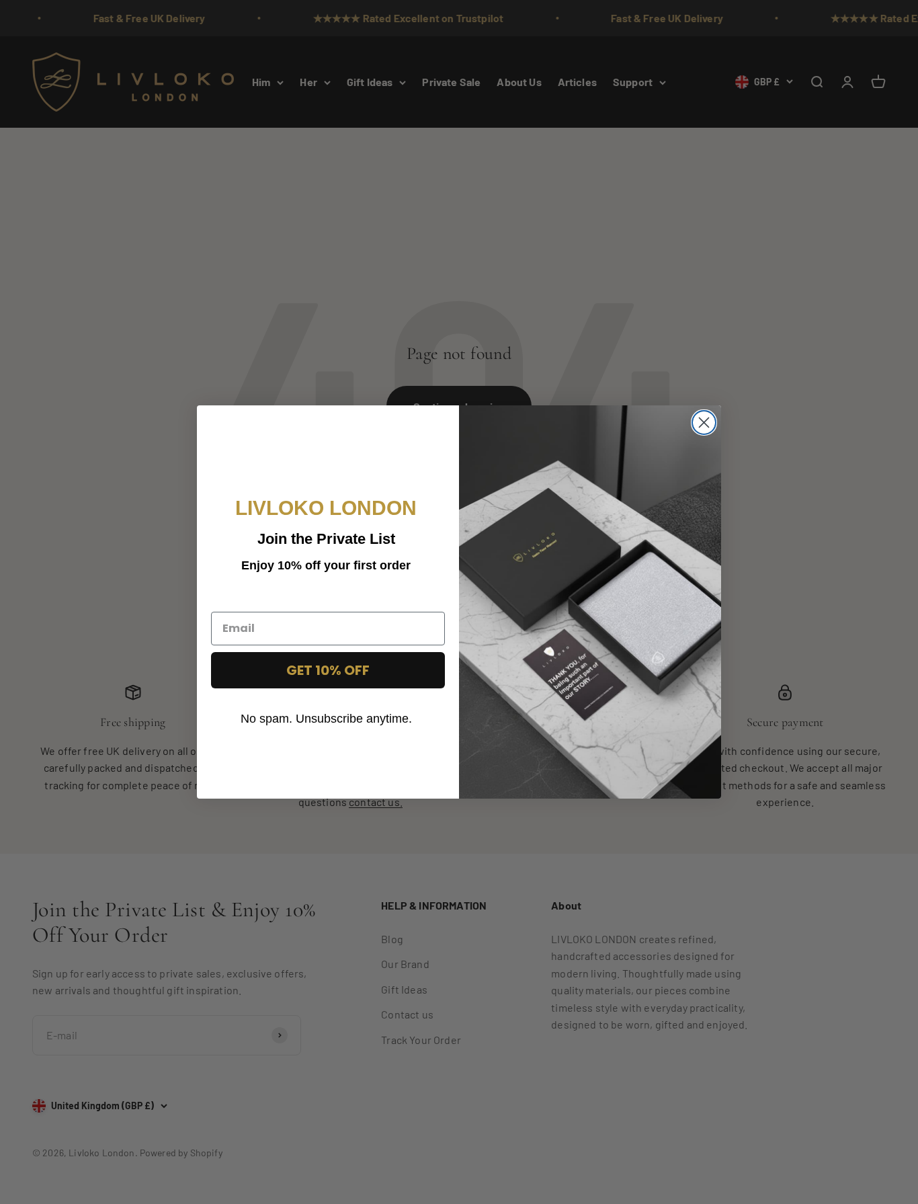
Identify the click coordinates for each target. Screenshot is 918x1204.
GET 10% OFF (328, 670)
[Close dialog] (704, 422)
